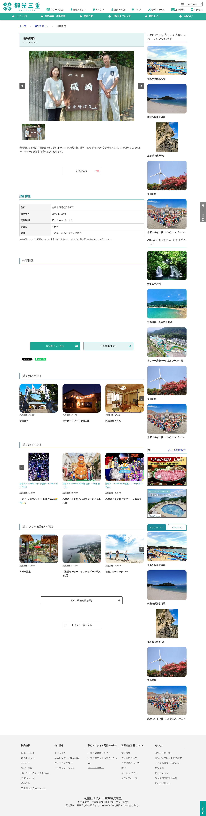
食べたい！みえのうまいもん (35, 773)
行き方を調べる (108, 345)
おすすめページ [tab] (157, 527)
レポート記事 (28, 753)
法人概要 (125, 753)
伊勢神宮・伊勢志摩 (55, 16)
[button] (141, 86)
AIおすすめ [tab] (177, 527)
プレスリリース (96, 767)
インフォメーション (65, 768)
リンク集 (159, 768)
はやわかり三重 (163, 753)
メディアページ (129, 778)
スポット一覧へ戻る (82, 625)
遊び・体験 (26, 768)
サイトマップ (161, 773)
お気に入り (86, 170)
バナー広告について (177, 449)
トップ (22, 26)
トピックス (21, 16)
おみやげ (188, 16)
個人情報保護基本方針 (166, 778)
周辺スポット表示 (55, 345)
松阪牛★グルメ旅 (122, 16)
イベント (25, 763)
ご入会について (129, 758)
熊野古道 (88, 16)
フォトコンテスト (63, 763)
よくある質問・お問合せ (167, 763)
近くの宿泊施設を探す (81, 600)
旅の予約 (25, 783)
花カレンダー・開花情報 (67, 758)
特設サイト (154, 16)
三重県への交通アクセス (33, 788)
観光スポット (41, 26)
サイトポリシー (163, 783)
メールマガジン (129, 773)
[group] (38, 404)
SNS (123, 768)
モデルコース (28, 778)
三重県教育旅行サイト (99, 753)
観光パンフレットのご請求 (168, 758)
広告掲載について (130, 763)
